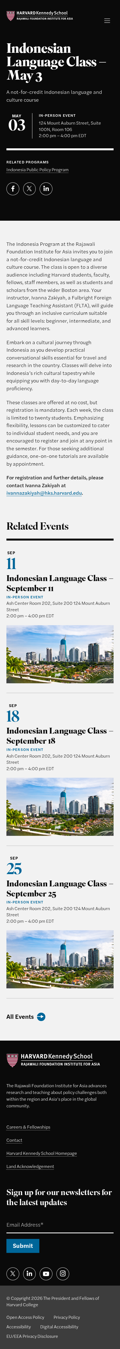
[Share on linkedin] (46, 188)
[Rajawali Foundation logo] (39, 16)
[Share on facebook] (12, 188)
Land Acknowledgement (30, 1166)
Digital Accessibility (59, 1326)
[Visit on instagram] (62, 1273)
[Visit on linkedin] (29, 1273)
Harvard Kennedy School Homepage (41, 1153)
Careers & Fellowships (28, 1127)
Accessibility (18, 1326)
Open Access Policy (25, 1317)
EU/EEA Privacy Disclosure (32, 1336)
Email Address (17, 1217)
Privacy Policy (67, 1317)
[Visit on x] (12, 1273)
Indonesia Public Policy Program (37, 169)
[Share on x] (29, 188)
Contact (14, 1140)
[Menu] (107, 20)
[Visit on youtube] (46, 1273)
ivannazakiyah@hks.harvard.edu (44, 492)
